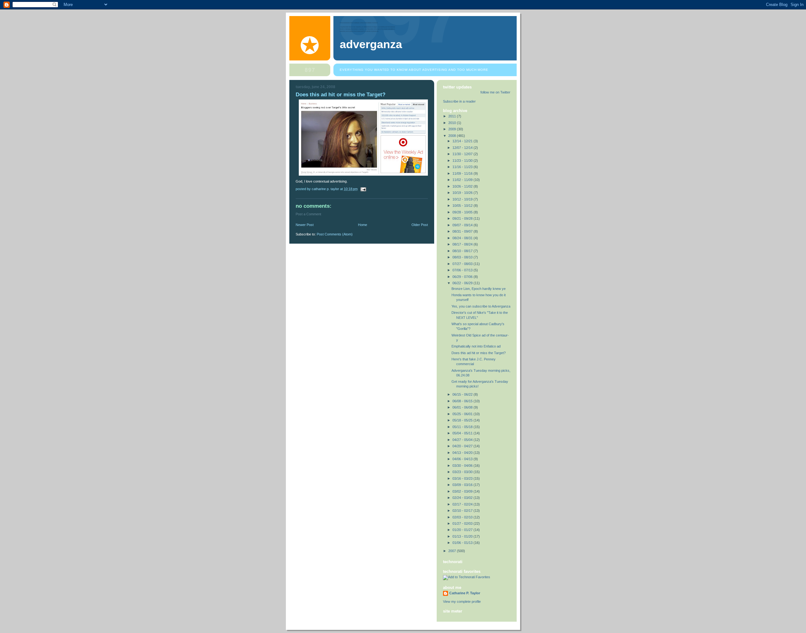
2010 (452, 123)
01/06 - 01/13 (463, 543)
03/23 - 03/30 (463, 472)
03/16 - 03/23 (463, 478)
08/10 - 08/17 (463, 251)
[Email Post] (363, 189)
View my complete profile (462, 601)
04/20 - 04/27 (463, 446)
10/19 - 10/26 (463, 193)
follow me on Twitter (495, 92)
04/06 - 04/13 (463, 459)
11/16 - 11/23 (463, 167)
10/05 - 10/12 (463, 205)
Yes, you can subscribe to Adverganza (480, 306)
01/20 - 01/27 (463, 530)
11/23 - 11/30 (463, 160)
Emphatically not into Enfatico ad (476, 346)
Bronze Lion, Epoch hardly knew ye (478, 289)
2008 (452, 136)
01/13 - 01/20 (463, 536)
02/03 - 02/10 (463, 517)
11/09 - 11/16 (463, 173)
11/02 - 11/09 (463, 180)
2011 (452, 116)
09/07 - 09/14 (463, 225)
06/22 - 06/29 (463, 283)
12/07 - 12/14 (463, 148)
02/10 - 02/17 (463, 510)
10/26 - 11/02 (463, 186)
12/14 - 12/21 (463, 141)
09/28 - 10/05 (463, 212)
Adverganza (371, 44)
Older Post (420, 225)
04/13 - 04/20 (463, 453)
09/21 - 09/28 (463, 218)
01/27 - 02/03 (463, 523)
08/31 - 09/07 (463, 231)
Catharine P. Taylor (464, 593)
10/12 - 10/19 (463, 199)
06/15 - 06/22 (463, 394)
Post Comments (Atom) (335, 234)
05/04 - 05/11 (463, 433)
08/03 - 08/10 (463, 257)
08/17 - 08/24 (463, 244)
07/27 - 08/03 (463, 264)
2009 (452, 129)
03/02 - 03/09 (463, 491)
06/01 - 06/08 (463, 407)
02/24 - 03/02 (463, 498)
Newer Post (305, 225)
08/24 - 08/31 (463, 238)
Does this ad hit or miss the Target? (478, 353)
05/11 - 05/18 (463, 427)
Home (362, 225)
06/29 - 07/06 (463, 277)
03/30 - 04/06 (463, 465)
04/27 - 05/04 (463, 440)
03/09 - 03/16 (463, 485)
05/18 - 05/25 (463, 420)
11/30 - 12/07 (463, 154)
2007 (452, 551)
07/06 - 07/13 (463, 270)
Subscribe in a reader (459, 101)
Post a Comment (308, 214)
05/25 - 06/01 (463, 414)
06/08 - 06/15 (463, 401)
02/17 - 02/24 (463, 504)
